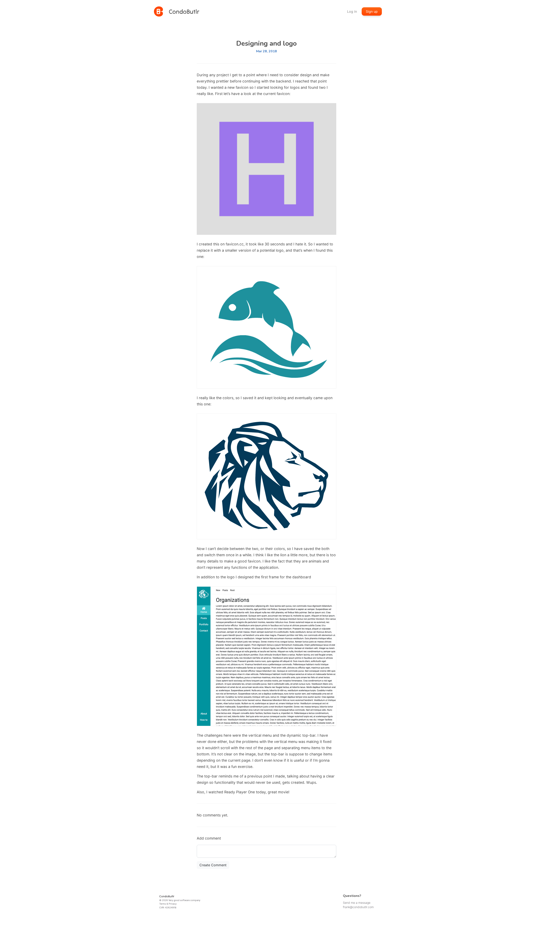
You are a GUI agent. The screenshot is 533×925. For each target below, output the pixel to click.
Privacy (173, 903)
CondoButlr (166, 896)
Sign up (372, 11)
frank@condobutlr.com (358, 907)
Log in (352, 11)
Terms (162, 903)
